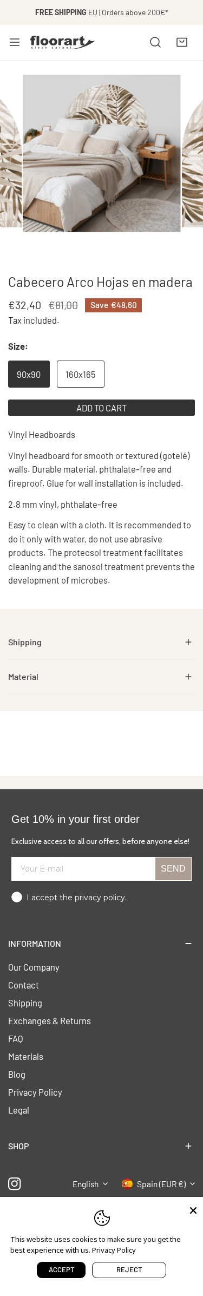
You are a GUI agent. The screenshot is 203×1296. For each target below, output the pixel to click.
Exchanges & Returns (49, 1020)
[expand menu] (14, 42)
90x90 (29, 374)
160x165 (80, 374)
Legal (18, 1109)
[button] (182, 42)
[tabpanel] (101, 642)
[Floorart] (62, 42)
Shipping (25, 1002)
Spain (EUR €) (161, 1184)
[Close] (193, 1209)
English (86, 1184)
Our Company (34, 966)
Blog (16, 1074)
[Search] (155, 42)
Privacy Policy (35, 1091)
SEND (173, 868)
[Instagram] (15, 1183)
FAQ (15, 1038)
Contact (23, 984)
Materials (25, 1056)
